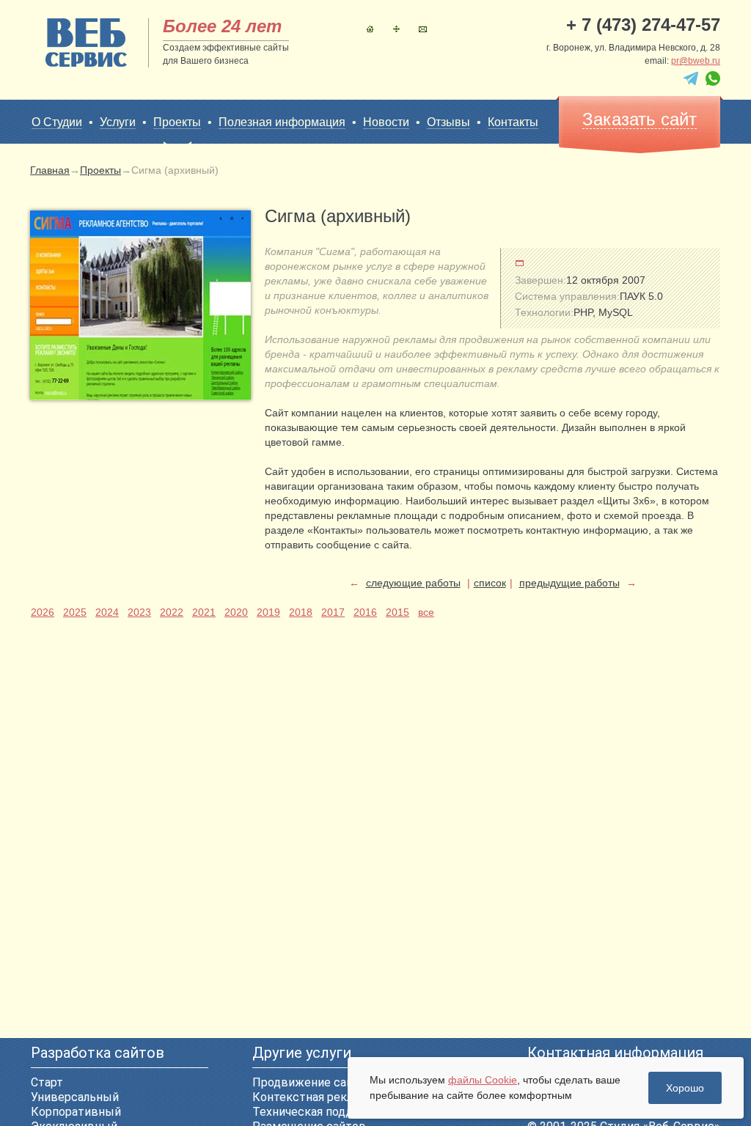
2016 (365, 612)
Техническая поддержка (320, 1112)
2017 (333, 612)
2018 (300, 612)
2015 (397, 612)
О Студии (57, 122)
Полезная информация (282, 122)
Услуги (118, 122)
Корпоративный (76, 1112)
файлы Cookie (482, 1080)
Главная (370, 29)
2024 (107, 612)
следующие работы (413, 583)
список (490, 583)
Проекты (177, 122)
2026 (42, 612)
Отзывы (448, 122)
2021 (204, 612)
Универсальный (75, 1097)
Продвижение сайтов (312, 1082)
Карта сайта (396, 29)
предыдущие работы (569, 583)
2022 (171, 612)
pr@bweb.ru (695, 61)
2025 (75, 612)
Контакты (422, 29)
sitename (86, 42)
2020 (236, 612)
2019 (268, 612)
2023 (139, 612)
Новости (386, 122)
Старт (47, 1082)
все (426, 612)
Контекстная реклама (312, 1097)
